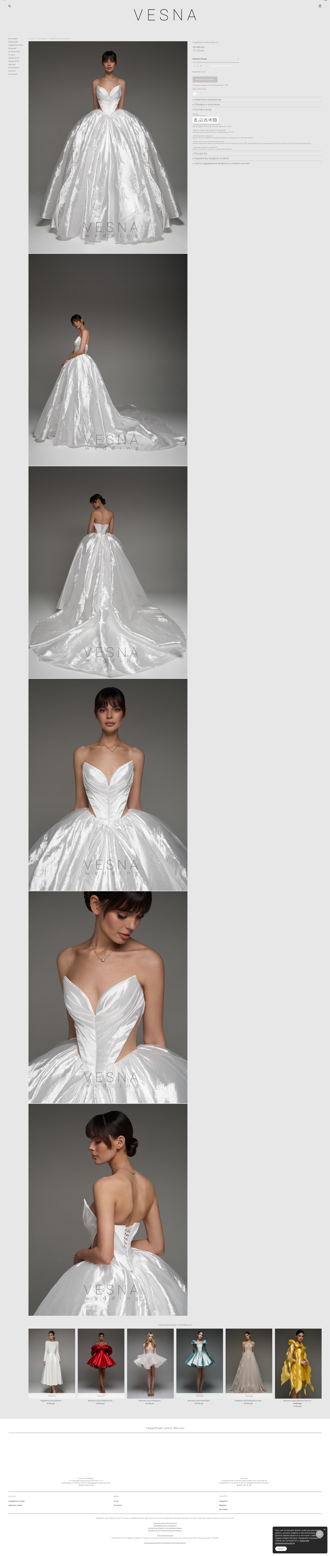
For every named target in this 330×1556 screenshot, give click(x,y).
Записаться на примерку (205, 79)
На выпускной (14, 51)
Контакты (118, 1505)
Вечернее (12, 48)
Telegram (223, 1505)
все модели (42, 38)
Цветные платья (15, 1505)
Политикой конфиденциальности (292, 1541)
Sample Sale (13, 42)
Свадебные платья (15, 45)
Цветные (11, 64)
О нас (116, 1501)
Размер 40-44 (13, 58)
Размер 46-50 (13, 61)
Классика (12, 71)
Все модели (13, 38)
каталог (31, 38)
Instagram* (223, 1501)
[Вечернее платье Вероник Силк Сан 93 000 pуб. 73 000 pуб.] (298, 1364)
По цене (11, 54)
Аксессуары (13, 74)
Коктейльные (13, 67)
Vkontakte (223, 1509)
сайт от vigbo (13, 1549)
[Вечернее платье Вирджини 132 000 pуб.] (150, 1364)
